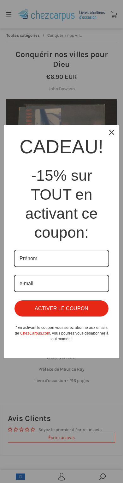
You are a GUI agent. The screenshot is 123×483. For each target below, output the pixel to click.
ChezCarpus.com (35, 333)
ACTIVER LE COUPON (61, 308)
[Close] (111, 132)
